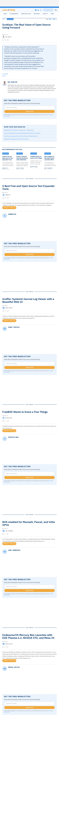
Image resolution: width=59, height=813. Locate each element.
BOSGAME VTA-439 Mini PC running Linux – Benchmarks (19, 130)
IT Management (13, 13)
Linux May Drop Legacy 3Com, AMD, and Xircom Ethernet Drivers (21, 136)
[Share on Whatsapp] (56, 19)
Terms (49, 114)
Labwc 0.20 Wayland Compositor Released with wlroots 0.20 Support (22, 133)
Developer (37, 13)
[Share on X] (52, 19)
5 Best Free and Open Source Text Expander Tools (7, 158)
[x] (41, 10)
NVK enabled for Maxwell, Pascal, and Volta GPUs (49, 158)
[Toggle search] (56, 10)
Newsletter (49, 10)
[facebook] (36, 10)
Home (3, 19)
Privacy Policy (7, 116)
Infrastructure (26, 13)
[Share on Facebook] (49, 19)
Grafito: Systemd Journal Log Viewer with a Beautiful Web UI (22, 158)
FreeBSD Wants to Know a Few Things (36, 157)
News (5, 13)
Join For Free (29, 111)
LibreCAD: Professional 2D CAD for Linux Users (16, 139)
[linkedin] (38, 10)
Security (45, 13)
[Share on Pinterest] (54, 19)
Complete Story (8, 207)
